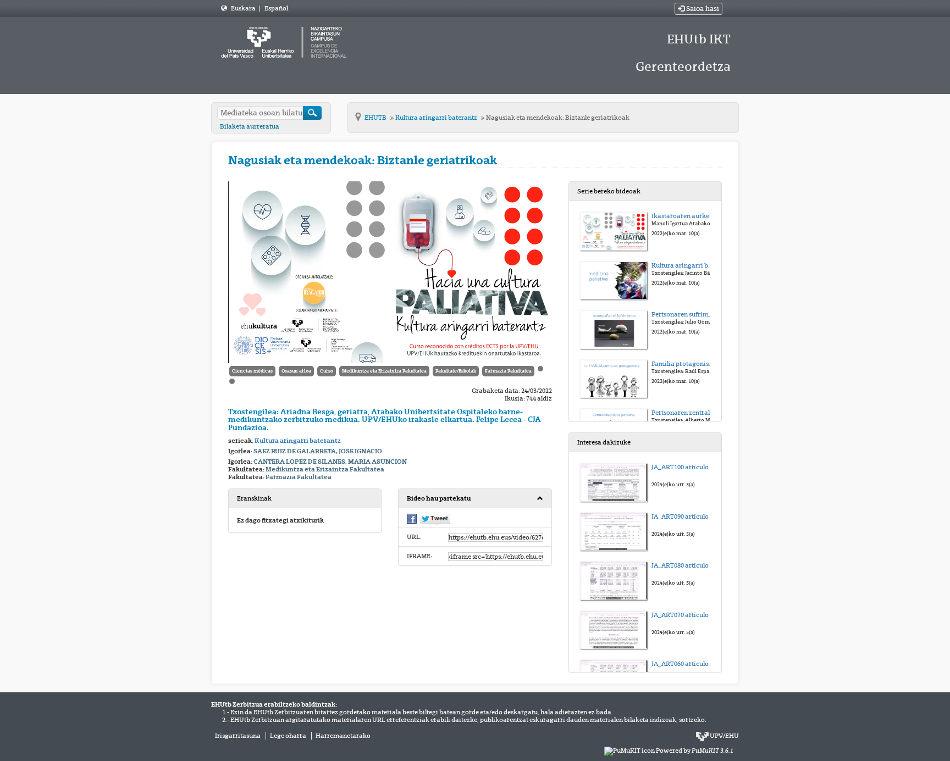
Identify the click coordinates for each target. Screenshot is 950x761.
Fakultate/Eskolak (455, 371)
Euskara (244, 8)
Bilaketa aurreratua (249, 126)
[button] (475, 498)
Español (276, 8)
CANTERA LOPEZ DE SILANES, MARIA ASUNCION (330, 461)
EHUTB (376, 117)
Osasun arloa (296, 371)
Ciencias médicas (252, 371)
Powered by (694, 750)
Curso (326, 371)
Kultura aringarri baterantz (436, 117)
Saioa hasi (701, 9)
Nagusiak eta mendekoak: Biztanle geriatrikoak (557, 117)
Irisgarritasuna (238, 736)
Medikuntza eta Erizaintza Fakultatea (384, 371)
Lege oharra (288, 736)
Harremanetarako (343, 736)
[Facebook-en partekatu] (412, 518)
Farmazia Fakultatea (508, 371)
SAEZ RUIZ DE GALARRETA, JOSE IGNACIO (317, 451)
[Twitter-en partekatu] (435, 519)
